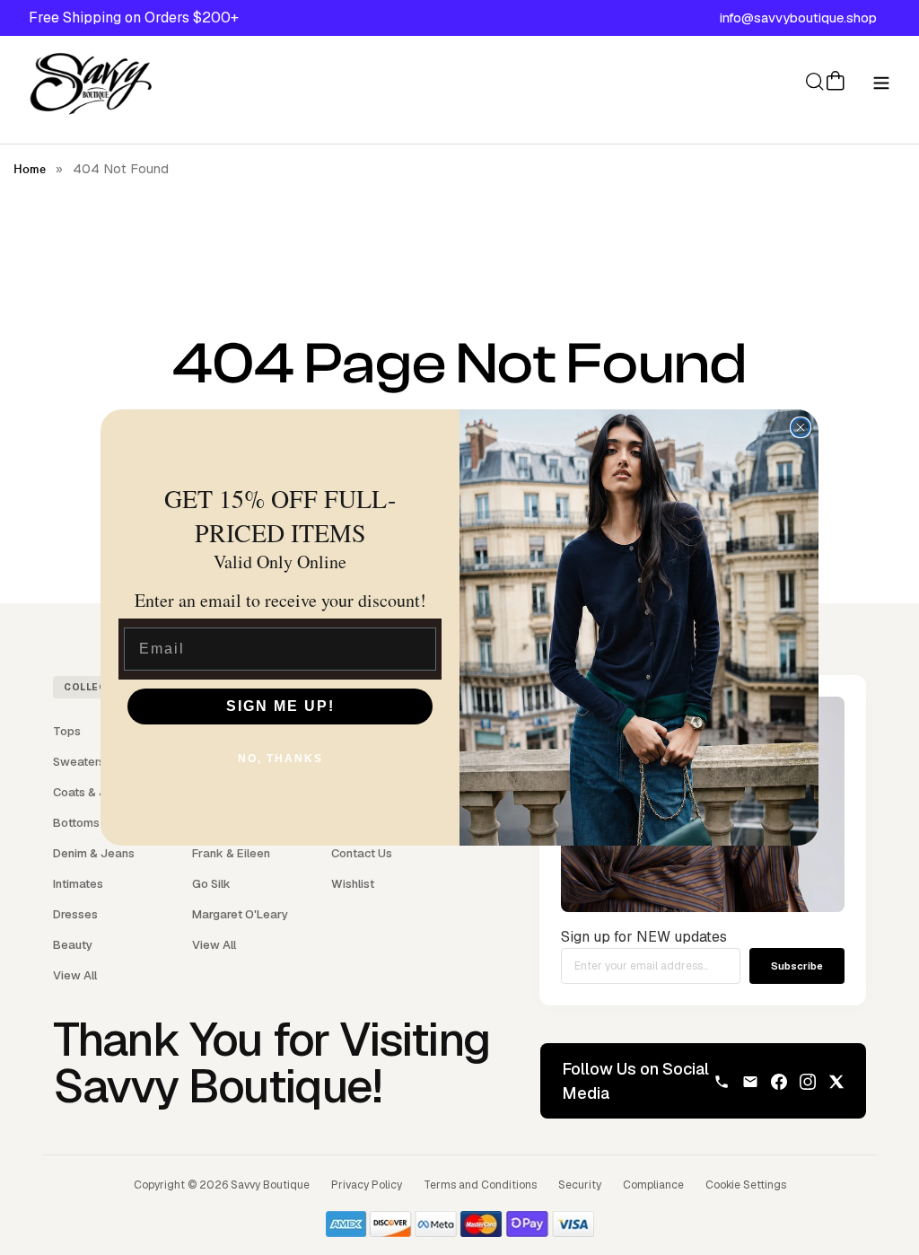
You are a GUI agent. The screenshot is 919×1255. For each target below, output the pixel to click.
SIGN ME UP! (280, 706)
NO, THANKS (280, 758)
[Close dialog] (801, 427)
